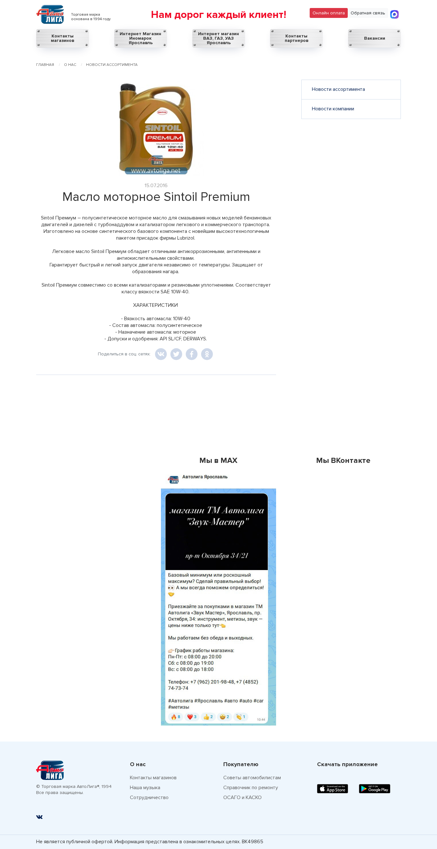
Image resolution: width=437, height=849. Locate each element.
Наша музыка (145, 787)
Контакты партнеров (296, 38)
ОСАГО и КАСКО (242, 797)
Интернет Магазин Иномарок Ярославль (140, 38)
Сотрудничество (149, 797)
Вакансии (374, 38)
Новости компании (333, 109)
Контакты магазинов (62, 38)
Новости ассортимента (338, 89)
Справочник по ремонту (250, 787)
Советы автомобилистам (252, 777)
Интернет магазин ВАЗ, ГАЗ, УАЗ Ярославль (218, 38)
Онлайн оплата (329, 13)
